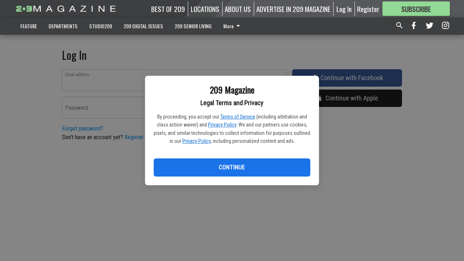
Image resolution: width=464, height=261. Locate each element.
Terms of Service (237, 117)
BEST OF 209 (168, 8)
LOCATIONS (205, 8)
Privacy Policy (222, 125)
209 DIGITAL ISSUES (143, 26)
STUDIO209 (100, 26)
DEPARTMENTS (63, 26)
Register (368, 8)
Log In (344, 8)
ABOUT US (238, 8)
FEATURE (28, 26)
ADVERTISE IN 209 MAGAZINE (293, 8)
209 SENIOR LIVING (193, 26)
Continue (232, 167)
